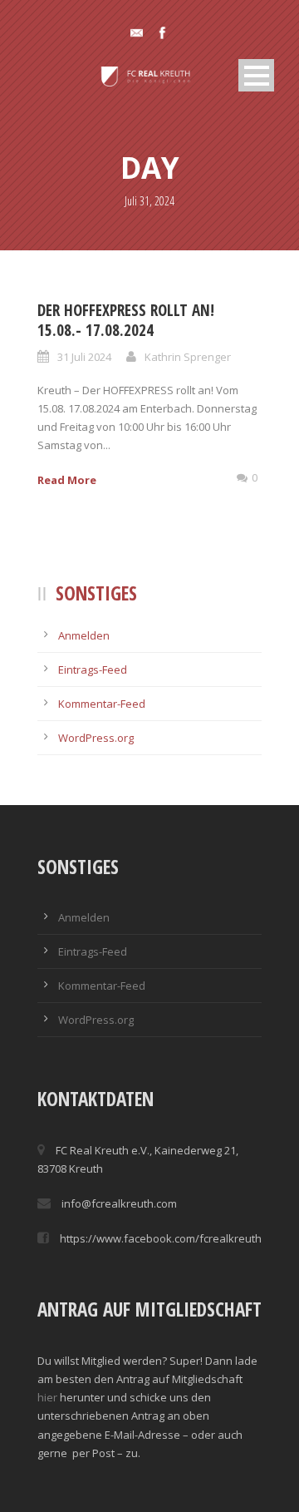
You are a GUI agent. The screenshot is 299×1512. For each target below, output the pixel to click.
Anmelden (84, 635)
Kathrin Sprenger (188, 356)
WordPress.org (96, 737)
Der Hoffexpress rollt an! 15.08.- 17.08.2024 (125, 320)
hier (47, 1397)
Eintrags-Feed (92, 669)
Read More (66, 479)
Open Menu (256, 75)
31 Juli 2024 (84, 356)
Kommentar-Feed (101, 703)
